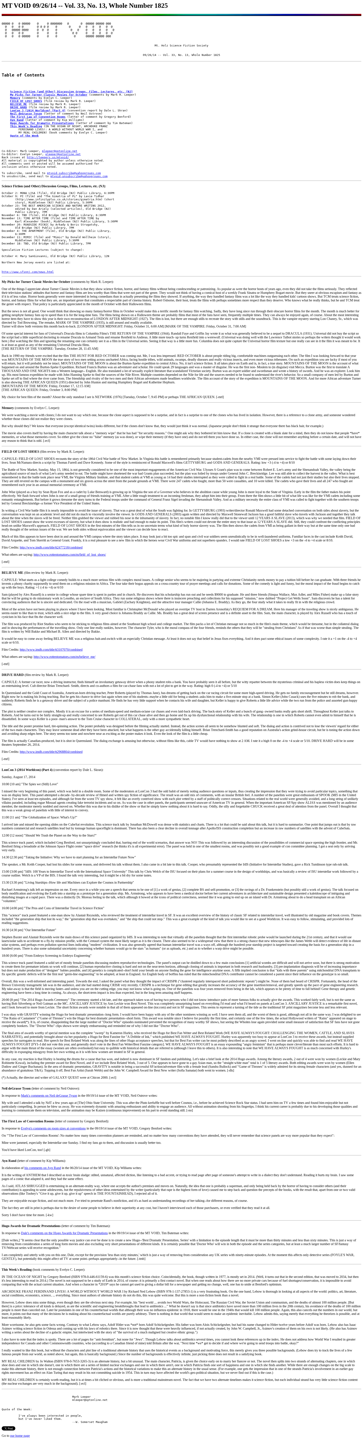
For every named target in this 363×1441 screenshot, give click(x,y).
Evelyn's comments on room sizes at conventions (53, 1128)
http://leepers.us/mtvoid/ (48, 157)
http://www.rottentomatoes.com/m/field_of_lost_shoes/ (70, 554)
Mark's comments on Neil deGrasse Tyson (49, 1095)
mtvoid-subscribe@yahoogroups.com (74, 173)
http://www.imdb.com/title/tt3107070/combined (51, 649)
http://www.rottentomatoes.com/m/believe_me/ (64, 656)
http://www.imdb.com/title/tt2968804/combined (51, 751)
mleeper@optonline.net (59, 151)
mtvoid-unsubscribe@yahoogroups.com (79, 176)
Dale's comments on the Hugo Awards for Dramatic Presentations (64, 1233)
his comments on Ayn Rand (42, 1168)
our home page (20, 1435)
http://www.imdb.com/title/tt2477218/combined (51, 547)
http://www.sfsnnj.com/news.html (28, 271)
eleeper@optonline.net (63, 154)
